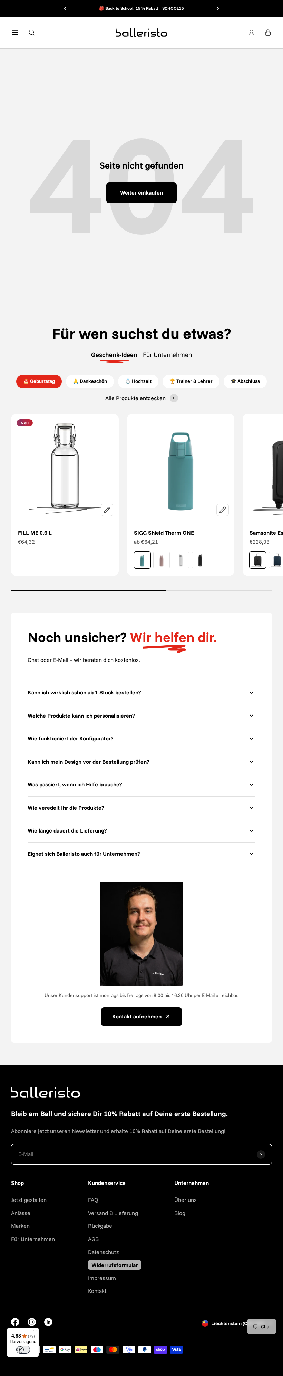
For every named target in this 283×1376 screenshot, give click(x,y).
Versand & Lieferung (113, 1212)
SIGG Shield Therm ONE (164, 532)
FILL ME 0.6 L (35, 532)
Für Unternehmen (33, 1238)
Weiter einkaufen (141, 192)
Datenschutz (103, 1252)
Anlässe (20, 1212)
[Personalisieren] (107, 510)
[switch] (23, 1350)
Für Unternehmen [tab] (167, 355)
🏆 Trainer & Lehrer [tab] (191, 381)
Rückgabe (100, 1225)
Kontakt (97, 1290)
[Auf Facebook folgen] (15, 1324)
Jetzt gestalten (29, 1199)
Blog (179, 1212)
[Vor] (218, 8)
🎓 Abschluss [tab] (245, 381)
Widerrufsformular (114, 1264)
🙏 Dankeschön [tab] (90, 381)
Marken (20, 1225)
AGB (93, 1238)
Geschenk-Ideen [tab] (114, 355)
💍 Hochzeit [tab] (138, 381)
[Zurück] (65, 8)
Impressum (102, 1278)
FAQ (93, 1199)
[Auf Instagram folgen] (32, 1324)
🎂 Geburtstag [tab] (39, 381)
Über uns (185, 1199)
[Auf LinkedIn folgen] (48, 1322)
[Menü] (35, 1332)
